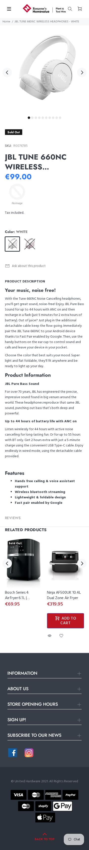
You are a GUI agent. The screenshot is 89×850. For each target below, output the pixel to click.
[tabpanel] (44, 69)
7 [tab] (49, 117)
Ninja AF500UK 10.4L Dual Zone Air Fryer (64, 595)
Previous (7, 72)
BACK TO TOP (44, 839)
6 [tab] (46, 117)
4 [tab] (39, 117)
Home (6, 21)
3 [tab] (36, 117)
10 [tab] (60, 117)
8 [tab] (53, 117)
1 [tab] (29, 117)
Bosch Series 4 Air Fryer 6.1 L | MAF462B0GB (17, 598)
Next (82, 72)
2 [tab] (32, 117)
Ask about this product (29, 266)
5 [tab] (43, 117)
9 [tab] (56, 117)
